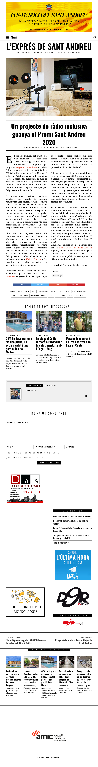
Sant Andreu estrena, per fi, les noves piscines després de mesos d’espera (13, 678)
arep (33, 292)
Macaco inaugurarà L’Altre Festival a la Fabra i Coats (78, 341)
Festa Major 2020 (79, 292)
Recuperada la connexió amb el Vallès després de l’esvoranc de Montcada (84, 677)
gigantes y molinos (20, 296)
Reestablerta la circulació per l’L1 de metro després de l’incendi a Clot (66, 677)
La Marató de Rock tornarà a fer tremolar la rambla (72, 516)
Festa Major (65, 292)
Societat (50, 147)
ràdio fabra (60, 296)
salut (70, 296)
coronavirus (43, 292)
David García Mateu (68, 147)
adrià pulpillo (23, 292)
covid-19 (54, 292)
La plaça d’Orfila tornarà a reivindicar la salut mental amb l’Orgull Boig (49, 343)
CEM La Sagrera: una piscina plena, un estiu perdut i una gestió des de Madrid (19, 345)
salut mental (80, 296)
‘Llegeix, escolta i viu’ (61, 542)
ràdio (51, 296)
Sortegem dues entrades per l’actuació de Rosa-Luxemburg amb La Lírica (71, 537)
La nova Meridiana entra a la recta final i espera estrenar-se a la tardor (31, 677)
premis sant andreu (38, 296)
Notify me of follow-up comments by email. (34, 453)
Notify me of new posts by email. (28, 457)
